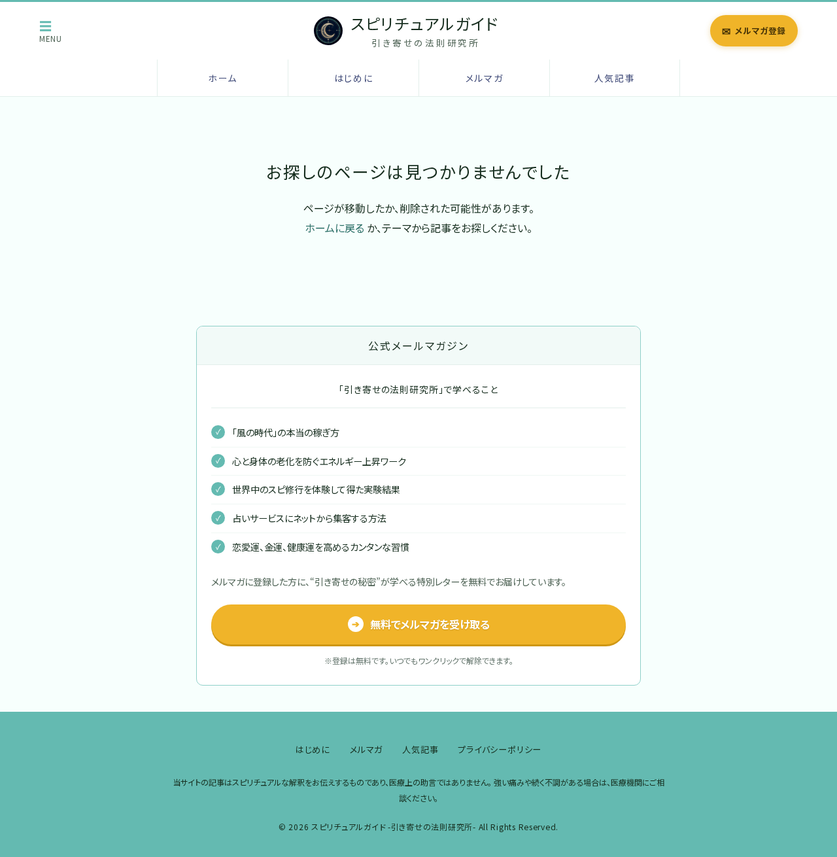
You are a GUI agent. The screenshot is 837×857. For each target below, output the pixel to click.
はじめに (353, 77)
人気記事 (615, 77)
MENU (50, 31)
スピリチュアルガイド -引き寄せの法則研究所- (393, 827)
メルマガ (485, 77)
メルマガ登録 (754, 31)
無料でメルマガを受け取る (421, 624)
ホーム (222, 77)
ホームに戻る (334, 228)
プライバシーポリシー (499, 749)
